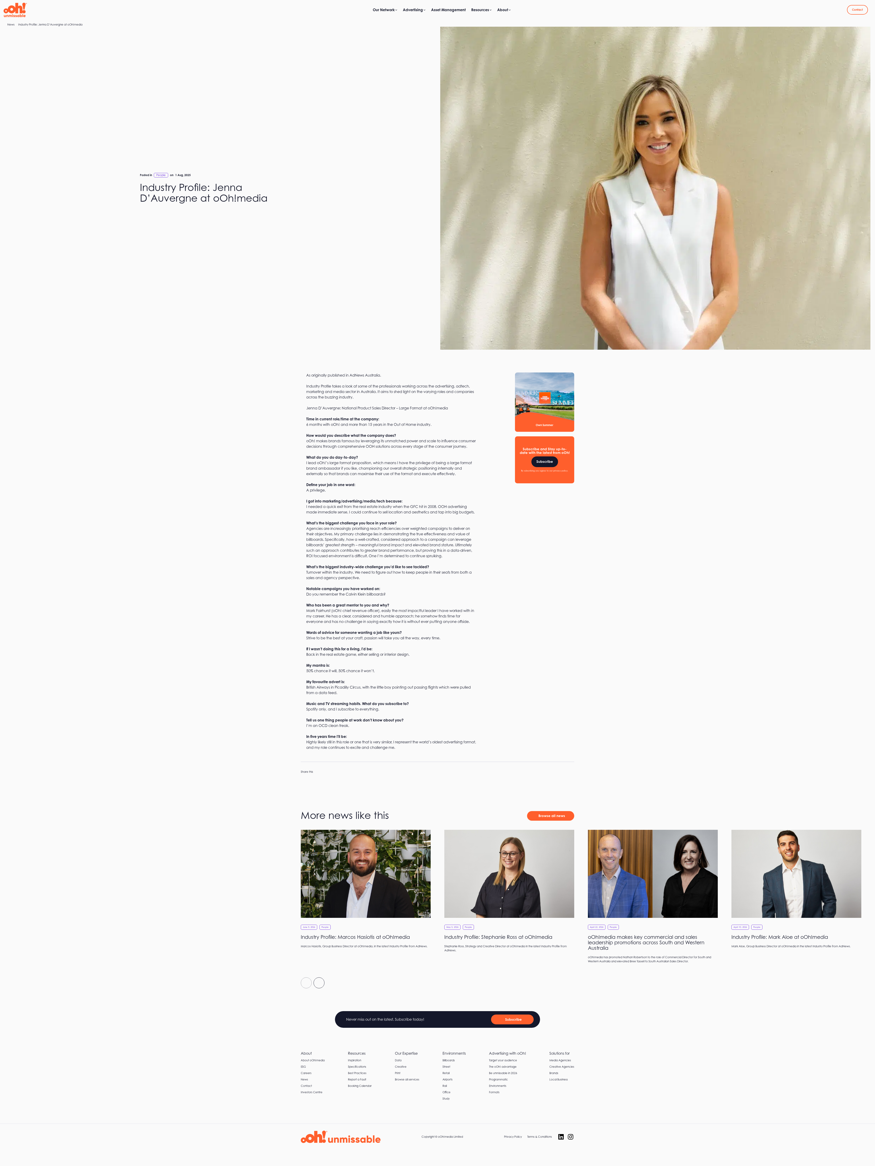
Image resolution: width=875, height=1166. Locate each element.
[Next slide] (319, 982)
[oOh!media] (15, 10)
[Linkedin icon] (561, 1136)
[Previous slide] (306, 982)
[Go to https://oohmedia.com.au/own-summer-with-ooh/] (544, 402)
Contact (857, 9)
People (161, 175)
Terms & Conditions (539, 1136)
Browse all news (551, 816)
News (11, 24)
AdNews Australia (365, 375)
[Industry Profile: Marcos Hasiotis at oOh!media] (366, 891)
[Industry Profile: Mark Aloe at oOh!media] (796, 891)
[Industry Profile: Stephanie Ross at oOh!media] (509, 893)
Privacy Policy (513, 1136)
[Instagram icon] (570, 1136)
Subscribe (544, 461)
